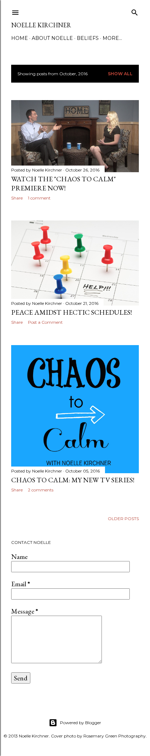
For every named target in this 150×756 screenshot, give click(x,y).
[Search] (134, 11)
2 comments (40, 489)
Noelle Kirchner (41, 25)
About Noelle (52, 38)
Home (19, 38)
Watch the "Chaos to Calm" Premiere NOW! (63, 183)
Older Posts (123, 518)
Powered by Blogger (80, 722)
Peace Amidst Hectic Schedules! (71, 312)
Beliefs (88, 38)
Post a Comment (45, 322)
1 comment (39, 198)
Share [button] (17, 198)
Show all (120, 73)
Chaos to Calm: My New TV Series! (72, 479)
